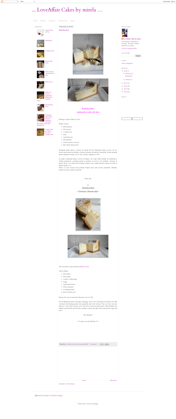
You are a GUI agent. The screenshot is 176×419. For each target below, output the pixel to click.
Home (35, 21)
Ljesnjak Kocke (49, 51)
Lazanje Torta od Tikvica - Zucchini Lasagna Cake (49, 132)
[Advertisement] (88, 364)
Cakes (72, 21)
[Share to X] (104, 344)
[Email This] (100, 344)
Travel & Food (62, 21)
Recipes (43, 21)
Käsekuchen (64, 30)
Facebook (52, 21)
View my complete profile (129, 48)
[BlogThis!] (102, 344)
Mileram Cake (84, 266)
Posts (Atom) (70, 384)
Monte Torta (48, 82)
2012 (125, 92)
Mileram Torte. (75, 119)
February (128, 73)
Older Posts (113, 380)
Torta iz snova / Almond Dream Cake (49, 73)
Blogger (96, 404)
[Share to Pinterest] (108, 344)
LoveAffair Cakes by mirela (73, 344)
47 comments (93, 344)
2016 (125, 71)
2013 (125, 89)
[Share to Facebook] (106, 344)
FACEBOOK (91, 321)
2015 (125, 83)
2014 (125, 86)
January (128, 79)
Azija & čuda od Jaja (49, 31)
